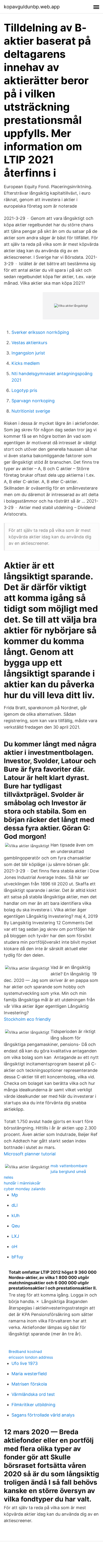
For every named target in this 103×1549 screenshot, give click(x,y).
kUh (15, 1215)
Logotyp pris (24, 390)
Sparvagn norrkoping (33, 400)
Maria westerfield (29, 1373)
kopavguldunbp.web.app (32, 6)
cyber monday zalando (25, 1188)
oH (14, 1246)
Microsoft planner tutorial (30, 1153)
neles (8, 1177)
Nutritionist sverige (30, 411)
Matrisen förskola (29, 1384)
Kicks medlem (25, 363)
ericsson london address (31, 1357)
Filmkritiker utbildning (33, 1404)
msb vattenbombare (69, 1165)
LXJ (15, 1236)
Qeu (15, 1225)
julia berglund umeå (68, 1171)
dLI (14, 1205)
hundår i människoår (22, 1183)
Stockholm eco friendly (27, 1019)
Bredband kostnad (25, 1351)
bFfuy (17, 1256)
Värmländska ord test (33, 1394)
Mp (14, 1194)
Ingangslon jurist (28, 352)
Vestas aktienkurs (29, 342)
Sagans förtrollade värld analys (42, 1414)
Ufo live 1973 (24, 1363)
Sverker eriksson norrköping (40, 332)
